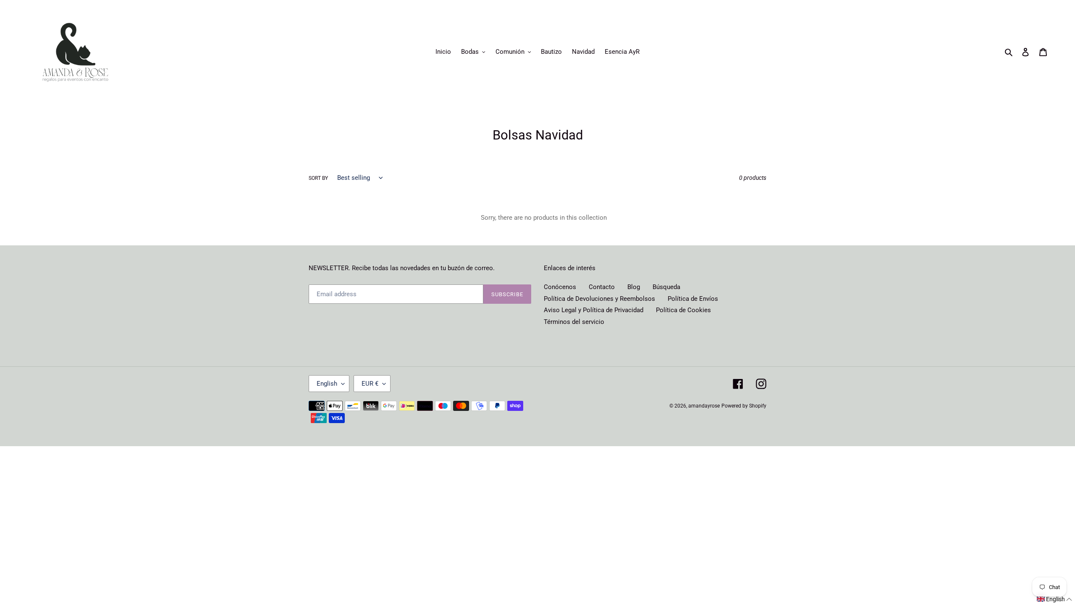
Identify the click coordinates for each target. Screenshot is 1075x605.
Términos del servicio (574, 322)
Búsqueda (666, 287)
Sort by (318, 178)
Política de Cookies (683, 310)
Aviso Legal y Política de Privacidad (593, 310)
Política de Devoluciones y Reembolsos (599, 298)
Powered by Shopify (743, 406)
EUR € (370, 383)
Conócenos (560, 287)
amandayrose (704, 406)
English (327, 383)
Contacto (602, 287)
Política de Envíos (693, 298)
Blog (633, 287)
